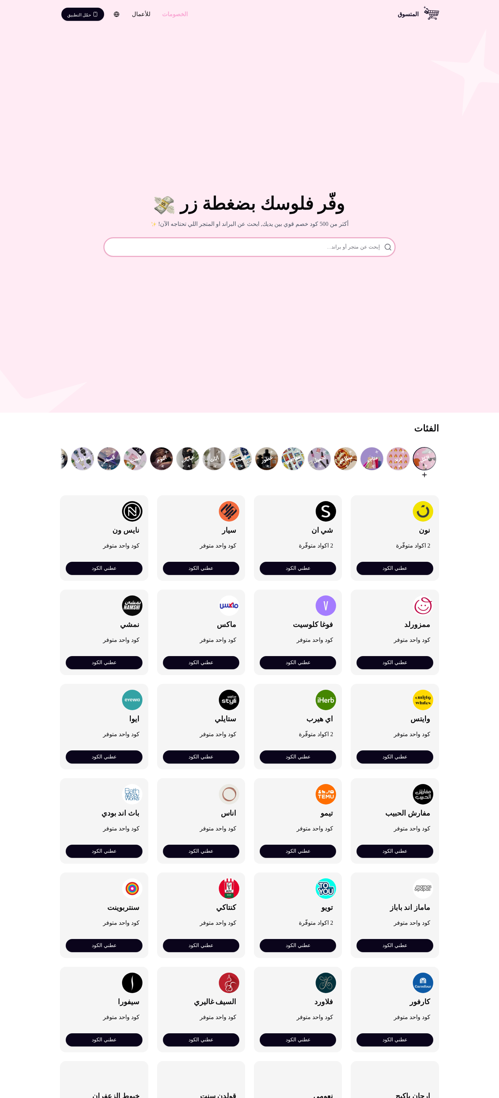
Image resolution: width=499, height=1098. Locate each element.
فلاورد (324, 1001)
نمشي (130, 624)
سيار (229, 530)
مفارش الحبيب (407, 813)
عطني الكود (394, 568)
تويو (327, 907)
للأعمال (141, 14)
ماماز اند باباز (410, 907)
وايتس (420, 719)
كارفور (420, 1001)
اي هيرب (320, 719)
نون (424, 530)
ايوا (134, 719)
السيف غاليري (215, 1001)
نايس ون (126, 530)
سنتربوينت (123, 907)
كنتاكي (226, 907)
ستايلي (225, 719)
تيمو (327, 813)
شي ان (323, 530)
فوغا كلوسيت (313, 624)
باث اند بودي (121, 813)
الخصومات (175, 14)
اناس (228, 813)
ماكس (226, 624)
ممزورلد (417, 624)
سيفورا (129, 1001)
